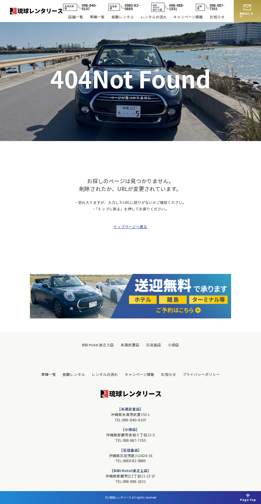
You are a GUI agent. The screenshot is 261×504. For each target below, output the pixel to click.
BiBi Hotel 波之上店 (98, 345)
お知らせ (217, 17)
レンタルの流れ (154, 17)
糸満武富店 (130, 345)
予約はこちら (246, 15)
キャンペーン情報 (188, 17)
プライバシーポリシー (201, 375)
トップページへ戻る (130, 227)
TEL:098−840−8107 (130, 419)
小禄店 (173, 345)
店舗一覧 (75, 17)
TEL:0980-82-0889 (130, 460)
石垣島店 (153, 345)
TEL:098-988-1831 (130, 481)
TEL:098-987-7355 (130, 440)
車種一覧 (97, 17)
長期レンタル (122, 17)
